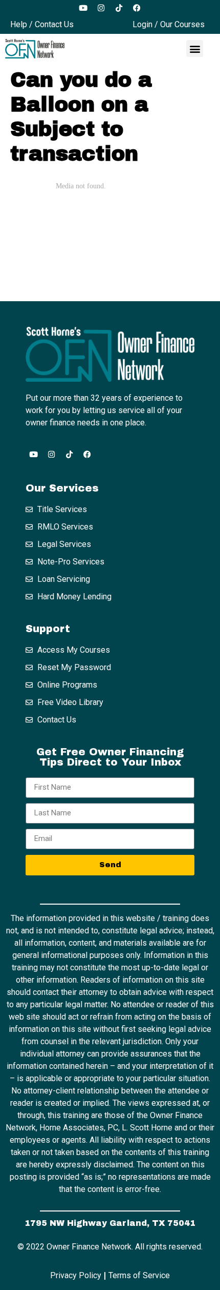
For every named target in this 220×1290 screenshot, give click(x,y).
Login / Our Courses (169, 24)
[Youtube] (83, 7)
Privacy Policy (75, 1275)
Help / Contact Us (42, 24)
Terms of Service (139, 1275)
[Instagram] (101, 7)
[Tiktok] (119, 7)
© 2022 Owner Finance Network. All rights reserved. (110, 1247)
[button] (194, 48)
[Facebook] (137, 7)
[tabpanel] (110, 233)
